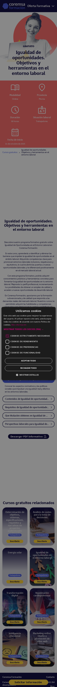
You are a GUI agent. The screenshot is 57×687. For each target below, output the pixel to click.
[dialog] (28, 343)
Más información (18, 324)
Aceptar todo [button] (28, 360)
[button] (28, 329)
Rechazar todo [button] (28, 368)
